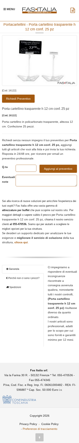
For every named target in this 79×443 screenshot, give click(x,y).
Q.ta (5, 167)
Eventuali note (6, 179)
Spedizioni (15, 287)
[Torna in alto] (39, 437)
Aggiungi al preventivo (58, 168)
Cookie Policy (50, 424)
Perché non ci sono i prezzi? (24, 278)
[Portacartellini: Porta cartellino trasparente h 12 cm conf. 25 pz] (39, 60)
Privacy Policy (28, 424)
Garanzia (13, 269)
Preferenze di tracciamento (40, 428)
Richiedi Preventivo (18, 98)
